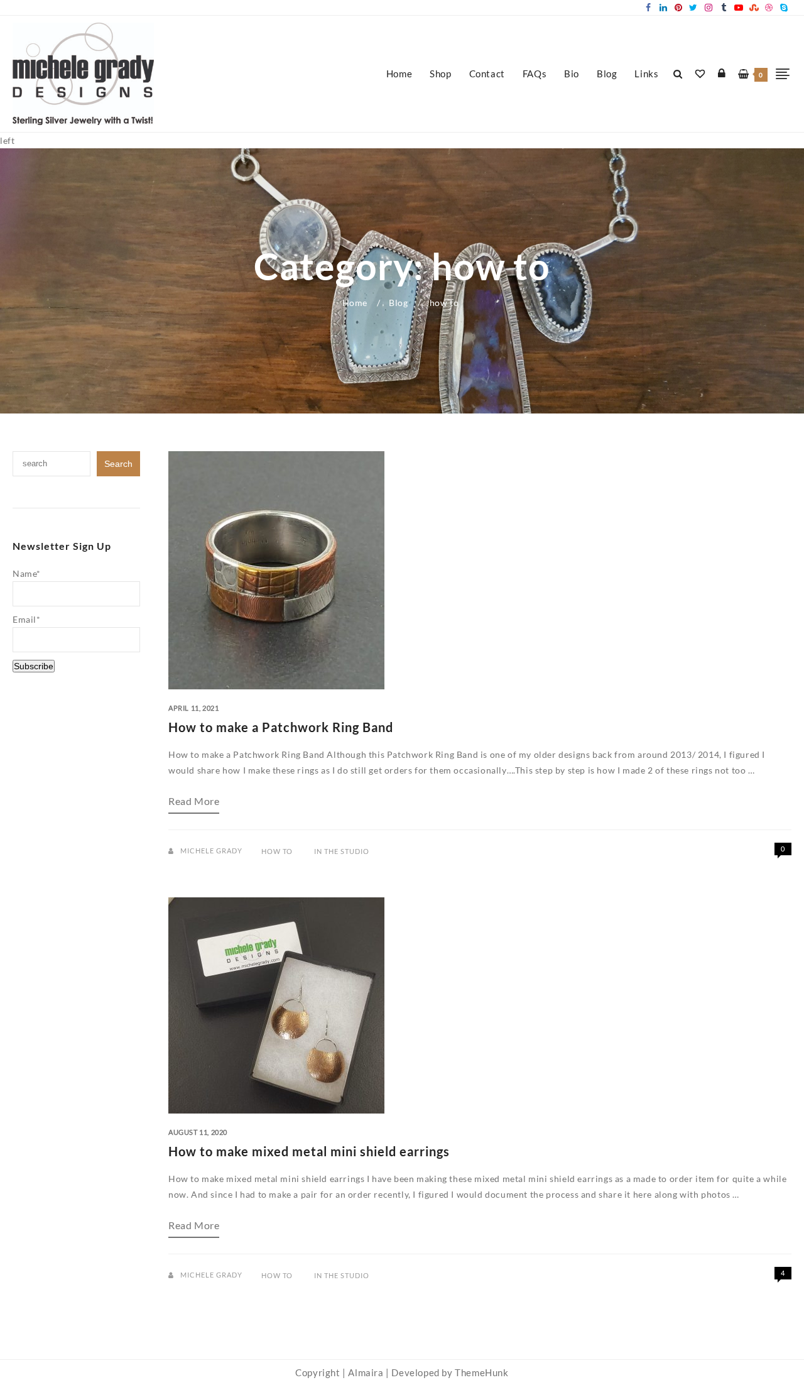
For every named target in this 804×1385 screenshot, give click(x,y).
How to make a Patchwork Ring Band (280, 727)
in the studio (341, 851)
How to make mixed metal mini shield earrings (309, 1151)
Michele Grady (211, 850)
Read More (193, 805)
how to (277, 851)
